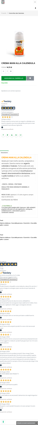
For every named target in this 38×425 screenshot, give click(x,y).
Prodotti (3, 13)
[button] (30, 78)
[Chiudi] (36, 423)
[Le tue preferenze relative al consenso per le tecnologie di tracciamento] (3, 422)
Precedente (5, 114)
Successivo (14, 114)
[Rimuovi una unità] (3, 71)
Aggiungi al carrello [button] (13, 78)
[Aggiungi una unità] (11, 71)
